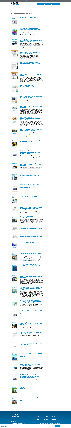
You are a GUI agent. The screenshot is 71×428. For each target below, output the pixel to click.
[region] (35, 426)
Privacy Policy (42, 423)
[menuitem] (59, 1)
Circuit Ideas (38, 419)
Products (12, 7)
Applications (18, 7)
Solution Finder (48, 3)
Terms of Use (51, 423)
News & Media (46, 416)
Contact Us (54, 419)
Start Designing (40, 3)
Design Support (23, 7)
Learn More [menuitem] (35, 0)
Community (54, 418)
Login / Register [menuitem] (55, 0)
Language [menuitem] (49, 0)
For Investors (54, 414)
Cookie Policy (46, 423)
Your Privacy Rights (51, 425)
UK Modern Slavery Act (57, 423)
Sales (45, 418)
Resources (29, 7)
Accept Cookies (57, 425)
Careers (53, 416)
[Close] (70, 426)
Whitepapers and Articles (20, 9)
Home (12, 9)
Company (34, 7)
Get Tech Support (56, 3)
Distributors (46, 419)
